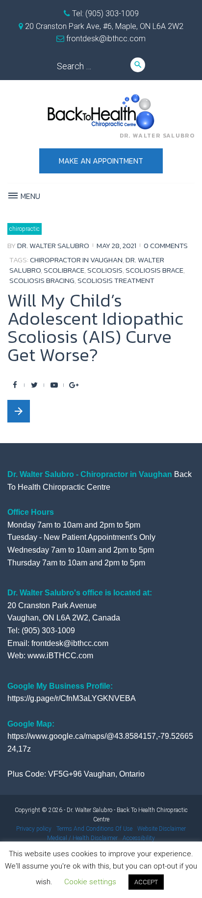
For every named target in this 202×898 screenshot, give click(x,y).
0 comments (166, 245)
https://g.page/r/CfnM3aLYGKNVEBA (71, 698)
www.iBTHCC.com (60, 655)
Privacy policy (33, 828)
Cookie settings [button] (90, 881)
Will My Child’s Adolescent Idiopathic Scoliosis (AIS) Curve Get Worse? (95, 327)
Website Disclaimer (161, 828)
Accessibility (139, 838)
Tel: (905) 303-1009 (104, 13)
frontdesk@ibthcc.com (105, 38)
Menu (29, 196)
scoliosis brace (154, 270)
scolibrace (64, 270)
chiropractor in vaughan (76, 259)
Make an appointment (101, 161)
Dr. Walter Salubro (53, 245)
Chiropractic (24, 228)
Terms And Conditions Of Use (94, 828)
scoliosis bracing (42, 280)
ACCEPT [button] (146, 882)
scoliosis (105, 270)
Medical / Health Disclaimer (82, 838)
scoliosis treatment (115, 280)
